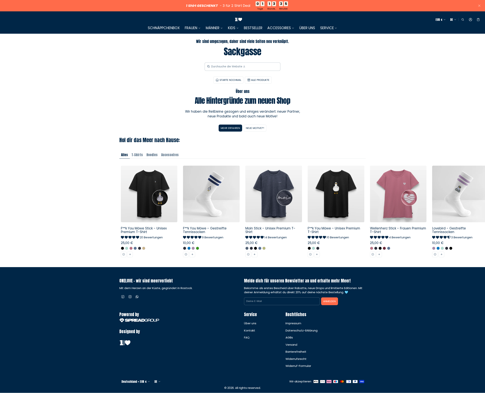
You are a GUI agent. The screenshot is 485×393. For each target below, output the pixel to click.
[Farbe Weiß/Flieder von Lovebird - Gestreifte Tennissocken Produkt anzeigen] (433, 248)
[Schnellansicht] (124, 254)
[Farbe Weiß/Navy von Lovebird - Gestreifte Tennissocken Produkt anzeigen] (446, 248)
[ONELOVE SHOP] (238, 19)
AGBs (289, 337)
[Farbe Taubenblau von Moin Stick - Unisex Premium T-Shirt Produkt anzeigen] (259, 248)
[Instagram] (130, 296)
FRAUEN (191, 28)
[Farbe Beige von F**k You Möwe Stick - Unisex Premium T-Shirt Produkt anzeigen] (143, 248)
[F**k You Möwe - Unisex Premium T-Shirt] (336, 212)
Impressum (293, 323)
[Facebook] (123, 296)
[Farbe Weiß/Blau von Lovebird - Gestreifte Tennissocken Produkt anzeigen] (438, 248)
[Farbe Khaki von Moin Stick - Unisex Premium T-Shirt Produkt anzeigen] (264, 248)
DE (451, 19)
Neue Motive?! (255, 128)
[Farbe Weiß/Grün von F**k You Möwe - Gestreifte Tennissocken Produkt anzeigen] (197, 248)
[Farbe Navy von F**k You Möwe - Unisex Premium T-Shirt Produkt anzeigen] (317, 248)
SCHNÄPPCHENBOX (164, 27)
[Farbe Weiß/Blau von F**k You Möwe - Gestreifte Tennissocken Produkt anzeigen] (189, 248)
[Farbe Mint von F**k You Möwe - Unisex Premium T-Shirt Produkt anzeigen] (313, 248)
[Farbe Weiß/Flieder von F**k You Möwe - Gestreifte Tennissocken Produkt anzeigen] (193, 248)
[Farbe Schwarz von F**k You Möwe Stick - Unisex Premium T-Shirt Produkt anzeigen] (122, 248)
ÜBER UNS (307, 27)
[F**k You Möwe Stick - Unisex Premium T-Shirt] (149, 212)
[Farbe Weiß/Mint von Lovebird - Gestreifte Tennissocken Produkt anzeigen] (442, 248)
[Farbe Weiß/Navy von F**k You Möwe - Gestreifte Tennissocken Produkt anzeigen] (184, 248)
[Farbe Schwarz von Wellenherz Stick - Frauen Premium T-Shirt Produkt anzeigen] (380, 248)
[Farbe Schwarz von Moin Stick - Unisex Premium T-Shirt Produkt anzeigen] (255, 248)
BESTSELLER (253, 27)
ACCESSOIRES (279, 28)
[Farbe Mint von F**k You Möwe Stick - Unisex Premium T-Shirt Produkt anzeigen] (126, 248)
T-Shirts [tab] (137, 154)
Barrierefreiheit (296, 352)
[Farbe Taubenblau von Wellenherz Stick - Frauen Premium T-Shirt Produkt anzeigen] (388, 248)
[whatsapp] (137, 296)
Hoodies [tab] (152, 154)
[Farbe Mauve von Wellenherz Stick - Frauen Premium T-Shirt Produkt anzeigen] (371, 248)
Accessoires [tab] (170, 154)
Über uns (250, 323)
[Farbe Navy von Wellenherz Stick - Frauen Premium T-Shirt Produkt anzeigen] (375, 248)
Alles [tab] (124, 154)
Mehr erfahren (230, 128)
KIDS (231, 28)
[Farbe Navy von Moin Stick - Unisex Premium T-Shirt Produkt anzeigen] (251, 248)
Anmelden (329, 301)
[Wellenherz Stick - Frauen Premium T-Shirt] (398, 212)
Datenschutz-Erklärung (302, 330)
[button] (462, 19)
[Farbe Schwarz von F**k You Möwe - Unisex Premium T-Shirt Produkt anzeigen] (309, 248)
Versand (291, 345)
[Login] (470, 19)
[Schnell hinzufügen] (130, 254)
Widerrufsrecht (296, 359)
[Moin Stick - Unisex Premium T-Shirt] (274, 212)
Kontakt (249, 330)
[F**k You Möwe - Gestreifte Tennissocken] (211, 212)
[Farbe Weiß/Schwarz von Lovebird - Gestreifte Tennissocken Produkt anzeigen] (450, 248)
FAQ (247, 337)
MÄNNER (212, 28)
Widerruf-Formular (298, 366)
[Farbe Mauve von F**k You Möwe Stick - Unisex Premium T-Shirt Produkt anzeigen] (131, 248)
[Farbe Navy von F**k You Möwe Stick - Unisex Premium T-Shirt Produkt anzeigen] (139, 248)
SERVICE (327, 28)
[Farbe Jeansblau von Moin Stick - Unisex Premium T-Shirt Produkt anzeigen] (247, 248)
